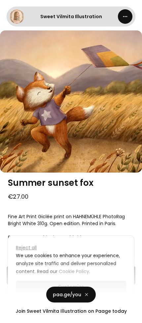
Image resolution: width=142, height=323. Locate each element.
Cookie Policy (74, 271)
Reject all (26, 247)
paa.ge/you (67, 294)
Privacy (10, 316)
